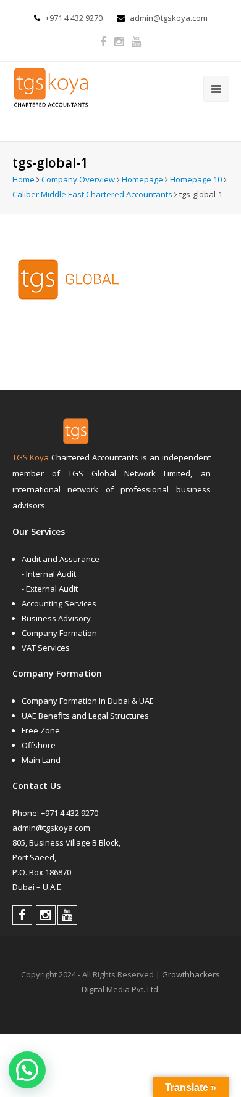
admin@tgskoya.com (169, 17)
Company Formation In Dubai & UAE (88, 700)
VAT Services (46, 647)
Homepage (142, 179)
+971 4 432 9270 (74, 17)
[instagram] (119, 41)
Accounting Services (59, 603)
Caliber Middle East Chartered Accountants (92, 194)
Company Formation (59, 632)
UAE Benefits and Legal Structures (85, 715)
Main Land (41, 759)
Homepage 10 (196, 179)
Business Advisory (56, 618)
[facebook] (103, 41)
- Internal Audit (49, 573)
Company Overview (78, 179)
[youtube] (136, 41)
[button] (27, 1069)
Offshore (39, 745)
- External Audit (50, 588)
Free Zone (41, 730)
